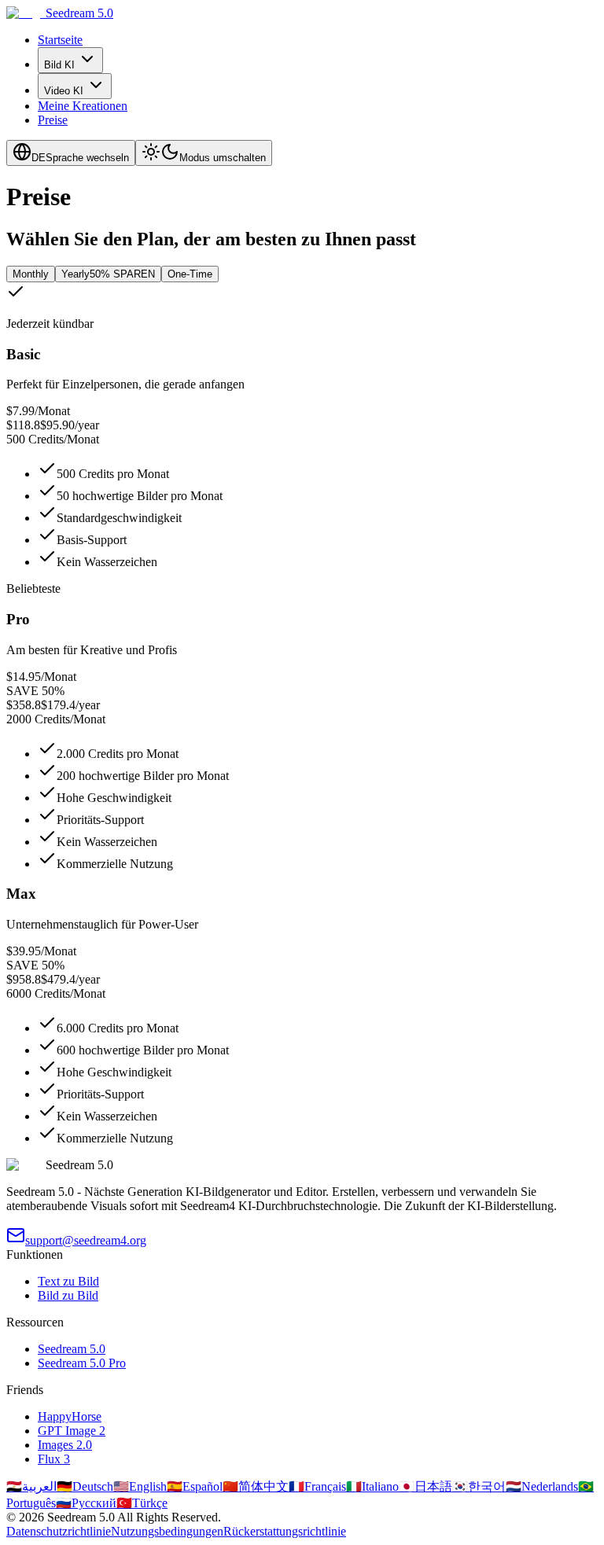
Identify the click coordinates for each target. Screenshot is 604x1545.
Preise (53, 120)
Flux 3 (54, 1459)
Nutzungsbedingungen (167, 1531)
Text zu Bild (68, 1281)
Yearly (108, 274)
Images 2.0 (65, 1444)
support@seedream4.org (85, 1240)
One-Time (190, 274)
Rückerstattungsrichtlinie (284, 1531)
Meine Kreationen (82, 105)
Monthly (31, 274)
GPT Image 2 (71, 1430)
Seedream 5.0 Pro (82, 1363)
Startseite (60, 39)
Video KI (63, 91)
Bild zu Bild (68, 1295)
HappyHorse (69, 1416)
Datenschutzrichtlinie (58, 1531)
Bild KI (59, 65)
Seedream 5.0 (71, 1349)
